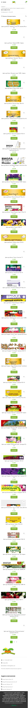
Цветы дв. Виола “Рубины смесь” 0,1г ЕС (14, 242)
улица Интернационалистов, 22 (9, 681)
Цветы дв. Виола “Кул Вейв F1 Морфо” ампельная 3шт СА (14, 166)
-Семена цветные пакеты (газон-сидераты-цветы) (12, 8)
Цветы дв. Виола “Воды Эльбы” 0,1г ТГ (14, 88)
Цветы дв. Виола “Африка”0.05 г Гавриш (14, 43)
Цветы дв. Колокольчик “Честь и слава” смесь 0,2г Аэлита (14, 508)
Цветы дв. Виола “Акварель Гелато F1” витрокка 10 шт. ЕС (14, 27)
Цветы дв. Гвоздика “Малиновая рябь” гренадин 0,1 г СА (14, 445)
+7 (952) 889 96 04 (8, 660)
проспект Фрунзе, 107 (7, 684)
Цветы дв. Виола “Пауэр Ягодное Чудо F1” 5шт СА (14, 212)
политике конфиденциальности (14, 702)
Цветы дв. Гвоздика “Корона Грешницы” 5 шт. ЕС (14, 397)
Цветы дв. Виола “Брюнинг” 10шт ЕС (14, 58)
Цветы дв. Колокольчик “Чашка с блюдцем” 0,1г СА (14, 492)
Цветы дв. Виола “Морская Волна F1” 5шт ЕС (14, 197)
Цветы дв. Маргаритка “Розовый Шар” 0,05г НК (14, 584)
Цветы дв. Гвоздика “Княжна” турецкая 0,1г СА (14, 382)
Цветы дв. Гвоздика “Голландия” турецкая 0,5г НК (14, 351)
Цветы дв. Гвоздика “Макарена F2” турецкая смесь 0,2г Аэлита (14, 428)
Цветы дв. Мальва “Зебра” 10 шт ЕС (14, 524)
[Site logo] (14, 2)
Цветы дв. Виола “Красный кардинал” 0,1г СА (14, 133)
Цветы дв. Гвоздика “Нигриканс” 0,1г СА (14, 461)
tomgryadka (5, 662)
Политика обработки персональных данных (11, 668)
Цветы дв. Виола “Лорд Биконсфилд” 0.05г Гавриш (14, 182)
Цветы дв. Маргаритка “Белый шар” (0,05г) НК (14, 569)
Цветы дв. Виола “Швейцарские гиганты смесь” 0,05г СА (14, 318)
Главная (3, 6)
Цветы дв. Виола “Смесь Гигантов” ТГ (14, 257)
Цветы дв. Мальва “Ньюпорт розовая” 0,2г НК (14, 539)
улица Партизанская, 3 (7, 686)
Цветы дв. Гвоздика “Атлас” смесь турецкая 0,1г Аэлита (14, 335)
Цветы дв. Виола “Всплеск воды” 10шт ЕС (14, 103)
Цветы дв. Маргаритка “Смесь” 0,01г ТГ (14, 599)
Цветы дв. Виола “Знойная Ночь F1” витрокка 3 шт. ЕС (14, 118)
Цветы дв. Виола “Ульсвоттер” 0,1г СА (14, 272)
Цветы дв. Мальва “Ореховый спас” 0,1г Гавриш (14, 554)
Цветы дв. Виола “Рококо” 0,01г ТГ (14, 227)
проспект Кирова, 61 (7, 689)
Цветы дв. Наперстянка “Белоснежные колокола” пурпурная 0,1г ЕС (14, 615)
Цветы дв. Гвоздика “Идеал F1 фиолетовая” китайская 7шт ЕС (14, 366)
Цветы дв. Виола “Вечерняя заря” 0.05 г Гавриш (14, 73)
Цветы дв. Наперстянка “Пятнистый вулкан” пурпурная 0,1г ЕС (14, 632)
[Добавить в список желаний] (24, 20)
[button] (14, 32)
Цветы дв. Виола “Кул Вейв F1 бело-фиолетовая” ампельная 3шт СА (14, 149)
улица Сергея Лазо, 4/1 (7, 679)
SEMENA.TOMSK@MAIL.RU (8, 665)
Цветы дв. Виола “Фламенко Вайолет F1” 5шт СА (14, 287)
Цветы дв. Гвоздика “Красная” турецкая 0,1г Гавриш (14, 412)
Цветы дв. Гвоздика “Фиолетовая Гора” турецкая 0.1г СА (14, 476)
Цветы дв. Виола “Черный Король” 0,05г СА (14, 302)
